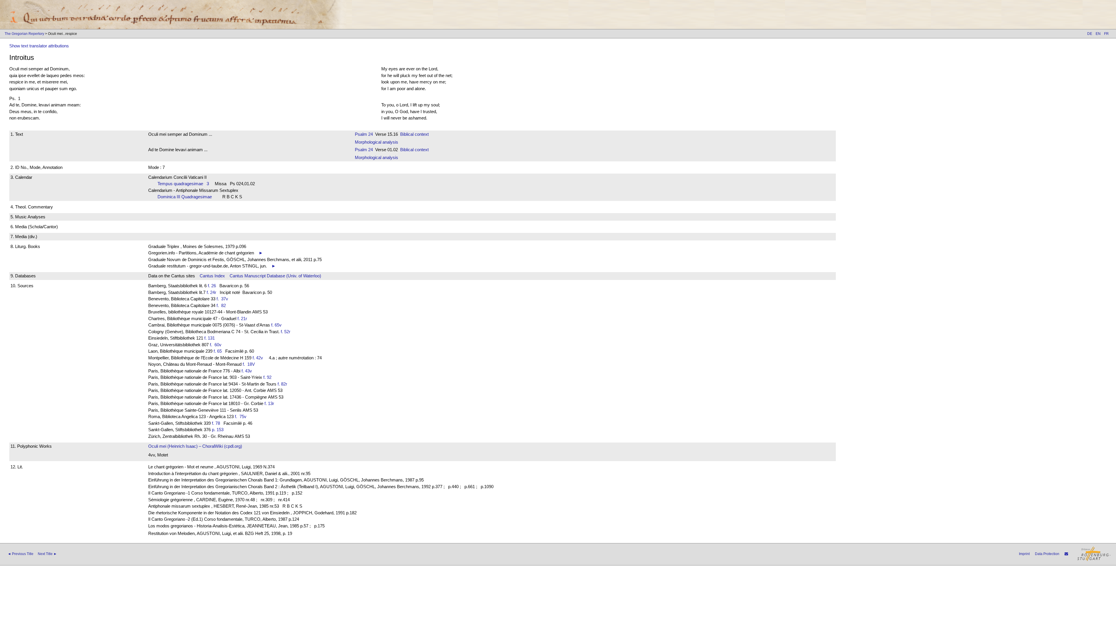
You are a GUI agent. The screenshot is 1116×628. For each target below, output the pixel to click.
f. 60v (217, 344)
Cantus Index (212, 275)
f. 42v (258, 357)
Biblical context (414, 134)
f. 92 (267, 377)
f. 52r (285, 331)
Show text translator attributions (39, 45)
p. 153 (217, 429)
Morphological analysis (376, 142)
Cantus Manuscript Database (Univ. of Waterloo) (275, 275)
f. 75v (242, 416)
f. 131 (209, 338)
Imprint (1024, 554)
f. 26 (212, 285)
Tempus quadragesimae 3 (183, 183)
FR (1106, 34)
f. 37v (223, 298)
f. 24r (211, 292)
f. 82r (282, 383)
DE (1089, 34)
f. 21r (242, 318)
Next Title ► (47, 554)
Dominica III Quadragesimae (186, 196)
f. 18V (250, 364)
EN (1098, 34)
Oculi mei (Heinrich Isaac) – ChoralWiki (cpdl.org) (195, 446)
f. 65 (218, 351)
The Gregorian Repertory (24, 34)
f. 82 (222, 305)
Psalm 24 (364, 134)
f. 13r (269, 403)
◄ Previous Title (20, 554)
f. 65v (276, 324)
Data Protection (1047, 554)
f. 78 (216, 423)
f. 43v (247, 370)
